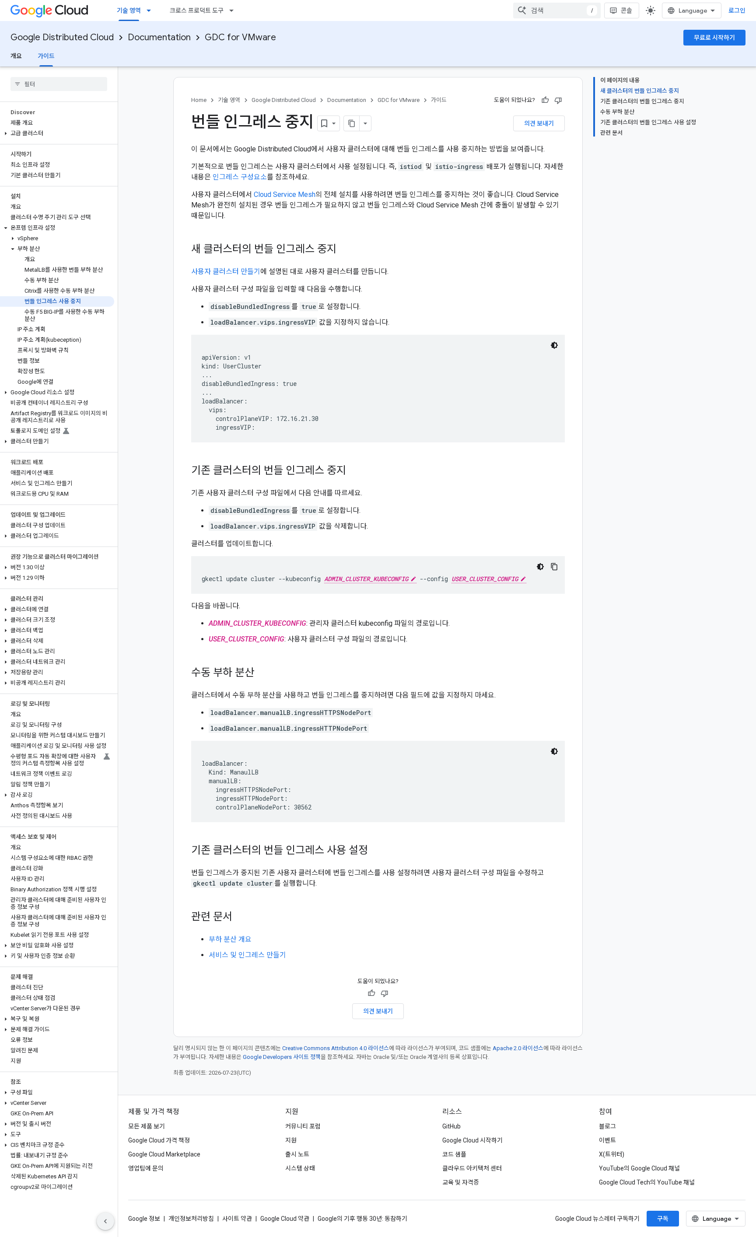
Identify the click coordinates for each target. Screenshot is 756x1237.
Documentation (159, 37)
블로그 (607, 1126)
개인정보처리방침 (191, 1218)
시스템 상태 (300, 1168)
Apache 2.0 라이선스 (518, 1048)
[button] (57, 133)
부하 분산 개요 (230, 939)
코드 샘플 (454, 1154)
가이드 (46, 56)
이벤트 (607, 1140)
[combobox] (557, 10)
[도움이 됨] (545, 100)
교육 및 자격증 (460, 1182)
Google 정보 (144, 1218)
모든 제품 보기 (146, 1126)
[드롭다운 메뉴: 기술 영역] (151, 10)
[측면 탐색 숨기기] (105, 1221)
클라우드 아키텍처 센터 (472, 1168)
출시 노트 (297, 1154)
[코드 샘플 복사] (554, 567)
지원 (291, 1140)
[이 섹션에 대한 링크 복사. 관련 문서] (241, 917)
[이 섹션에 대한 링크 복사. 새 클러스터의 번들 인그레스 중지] (345, 250)
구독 (662, 1219)
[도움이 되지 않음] (558, 100)
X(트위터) (611, 1154)
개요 (16, 56)
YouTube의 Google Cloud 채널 (639, 1168)
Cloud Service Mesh (284, 194)
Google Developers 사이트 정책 (282, 1057)
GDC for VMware (240, 37)
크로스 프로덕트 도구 (197, 10)
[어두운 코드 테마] (554, 345)
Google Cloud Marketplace (164, 1154)
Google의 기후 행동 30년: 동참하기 (362, 1218)
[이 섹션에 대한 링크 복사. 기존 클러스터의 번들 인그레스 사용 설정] (376, 851)
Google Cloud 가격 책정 (159, 1140)
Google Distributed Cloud (62, 37)
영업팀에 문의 (146, 1168)
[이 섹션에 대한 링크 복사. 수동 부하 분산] (263, 673)
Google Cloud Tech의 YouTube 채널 (647, 1182)
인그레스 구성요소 (240, 177)
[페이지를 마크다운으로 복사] (352, 123)
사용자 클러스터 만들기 (225, 271)
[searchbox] (58, 84)
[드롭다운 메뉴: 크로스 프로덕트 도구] (234, 10)
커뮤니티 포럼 (303, 1126)
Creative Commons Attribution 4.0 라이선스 (335, 1048)
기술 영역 (129, 10)
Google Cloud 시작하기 (472, 1140)
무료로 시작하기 (714, 38)
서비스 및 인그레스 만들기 (247, 955)
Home (198, 100)
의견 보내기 (539, 123)
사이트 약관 (237, 1218)
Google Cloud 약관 (284, 1218)
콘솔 (626, 10)
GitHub (451, 1126)
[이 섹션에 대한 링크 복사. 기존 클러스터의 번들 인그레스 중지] (355, 471)
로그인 (737, 10)
